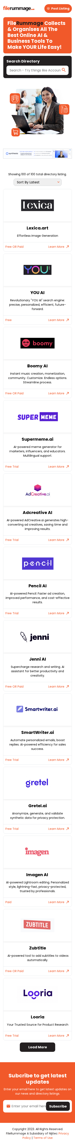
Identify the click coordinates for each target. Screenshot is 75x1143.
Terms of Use (43, 1138)
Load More (37, 1047)
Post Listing (60, 8)
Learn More (56, 247)
